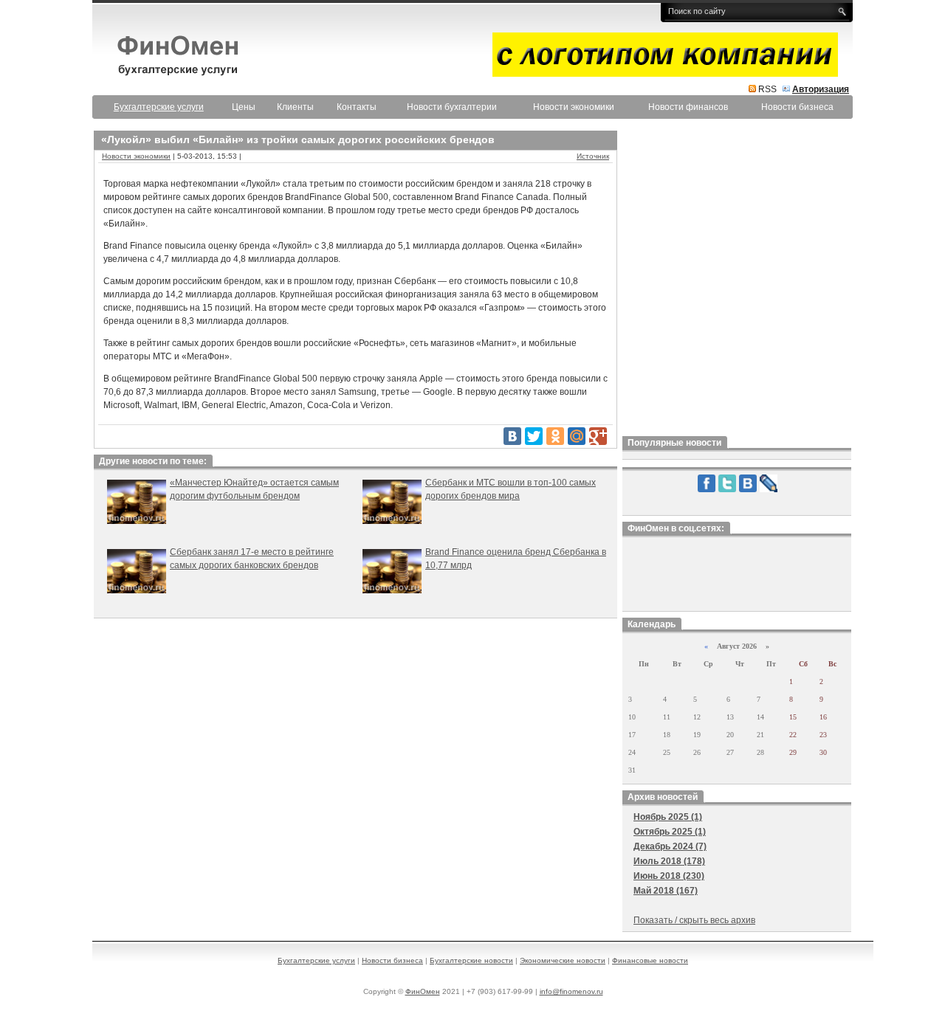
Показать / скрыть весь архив (694, 920)
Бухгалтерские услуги (316, 960)
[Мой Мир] (576, 436)
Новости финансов (688, 107)
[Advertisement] (736, 279)
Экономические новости (562, 960)
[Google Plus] (598, 436)
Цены (243, 107)
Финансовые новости (650, 960)
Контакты (357, 107)
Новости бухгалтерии (452, 107)
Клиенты (295, 107)
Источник (593, 156)
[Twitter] (534, 436)
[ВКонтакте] (512, 436)
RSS (767, 89)
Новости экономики (573, 107)
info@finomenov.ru (571, 991)
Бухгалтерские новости (471, 960)
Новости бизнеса (797, 107)
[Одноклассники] (555, 436)
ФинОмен (422, 991)
